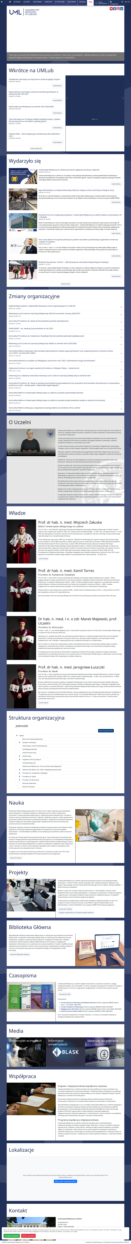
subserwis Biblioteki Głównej (19, 954)
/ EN (127, 2)
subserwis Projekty (65, 909)
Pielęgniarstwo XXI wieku (70, 1009)
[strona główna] (10, 3)
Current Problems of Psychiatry (72, 1007)
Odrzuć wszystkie (28, 1236)
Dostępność (114, 4)
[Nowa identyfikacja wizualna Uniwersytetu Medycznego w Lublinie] (96, 119)
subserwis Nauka (15, 858)
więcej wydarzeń (36, 148)
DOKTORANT (37, 2)
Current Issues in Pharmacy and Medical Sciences (78, 1003)
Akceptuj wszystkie (12, 1236)
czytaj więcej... (57, 86)
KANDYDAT (48, 2)
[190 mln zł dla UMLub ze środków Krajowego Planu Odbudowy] (93, 119)
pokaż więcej (43, 559)
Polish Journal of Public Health (71, 1011)
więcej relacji (65, 284)
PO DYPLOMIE (60, 2)
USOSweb (82, 2)
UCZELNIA (17, 2)
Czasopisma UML (64, 994)
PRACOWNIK (71, 2)
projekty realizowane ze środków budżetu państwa (76, 913)
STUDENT (26, 2)
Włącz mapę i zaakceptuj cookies (65, 1181)
